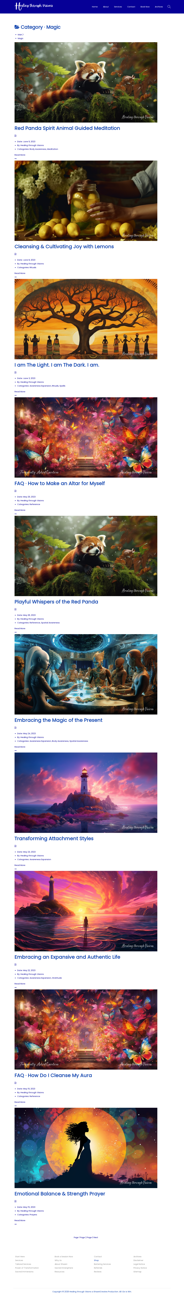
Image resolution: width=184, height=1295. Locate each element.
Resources (59, 1271)
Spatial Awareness (50, 622)
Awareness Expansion (40, 385)
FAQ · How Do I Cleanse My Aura (53, 1075)
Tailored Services (23, 1264)
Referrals (98, 1268)
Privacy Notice (140, 1268)
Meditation (52, 149)
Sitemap (137, 1271)
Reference (35, 504)
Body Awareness (38, 149)
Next (96, 1237)
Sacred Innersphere (64, 1268)
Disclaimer (138, 1260)
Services (19, 1260)
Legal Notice (139, 1264)
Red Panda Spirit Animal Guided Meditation (67, 128)
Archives (137, 1256)
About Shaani (61, 1264)
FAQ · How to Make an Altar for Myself (60, 483)
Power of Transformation (27, 1268)
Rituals (33, 267)
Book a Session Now (64, 1256)
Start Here (20, 1256)
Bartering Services (102, 1264)
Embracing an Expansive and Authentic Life (67, 957)
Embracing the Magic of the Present (58, 720)
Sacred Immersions (24, 1271)
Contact (98, 1256)
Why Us (58, 1260)
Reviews (97, 1271)
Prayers (33, 1214)
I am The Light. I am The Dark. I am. (57, 364)
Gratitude (57, 977)
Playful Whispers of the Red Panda (56, 601)
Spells (62, 385)
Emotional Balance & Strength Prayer (60, 1193)
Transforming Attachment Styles (54, 838)
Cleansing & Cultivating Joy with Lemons (64, 246)
